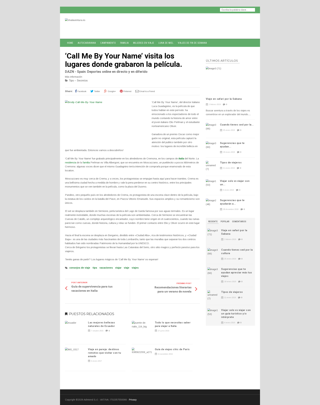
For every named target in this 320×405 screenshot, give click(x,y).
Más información (73, 76)
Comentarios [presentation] (239, 221)
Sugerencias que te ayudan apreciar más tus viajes (236, 273)
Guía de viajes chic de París (172, 349)
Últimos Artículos (222, 60)
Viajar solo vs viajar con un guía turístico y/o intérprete (236, 314)
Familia (124, 43)
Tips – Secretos (78, 80)
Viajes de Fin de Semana (192, 43)
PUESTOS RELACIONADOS (91, 314)
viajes (135, 267)
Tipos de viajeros (231, 162)
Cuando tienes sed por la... (237, 124)
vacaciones (106, 267)
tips (94, 267)
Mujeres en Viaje (143, 43)
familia (86, 162)
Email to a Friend (147, 91)
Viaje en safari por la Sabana (224, 98)
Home (70, 43)
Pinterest (127, 91)
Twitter (97, 91)
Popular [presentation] (225, 221)
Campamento (108, 43)
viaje (126, 267)
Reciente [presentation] (213, 221)
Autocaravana (87, 43)
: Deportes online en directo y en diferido (106, 72)
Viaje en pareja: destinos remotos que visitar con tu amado (104, 353)
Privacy (133, 399)
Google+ (112, 91)
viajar (118, 267)
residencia (70, 162)
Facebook (82, 91)
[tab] (213, 222)
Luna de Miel (166, 43)
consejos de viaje (79, 267)
